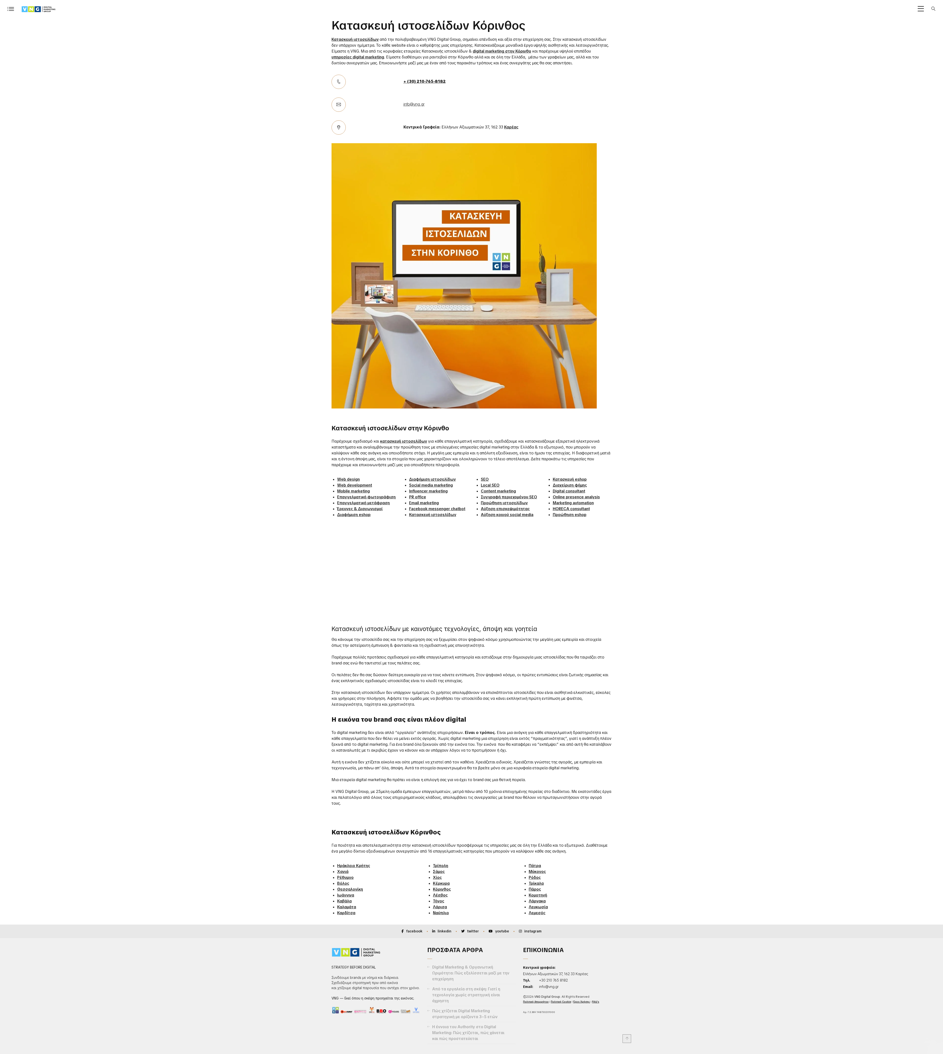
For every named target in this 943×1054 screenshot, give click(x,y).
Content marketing (498, 491)
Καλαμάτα (346, 907)
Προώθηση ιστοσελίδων (504, 503)
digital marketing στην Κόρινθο (502, 51)
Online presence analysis (576, 497)
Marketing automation (573, 503)
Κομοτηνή (538, 895)
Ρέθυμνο (345, 877)
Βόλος (343, 883)
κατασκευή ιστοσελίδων (403, 441)
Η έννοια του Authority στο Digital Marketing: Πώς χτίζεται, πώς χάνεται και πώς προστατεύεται (468, 1032)
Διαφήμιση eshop (354, 514)
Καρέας (511, 127)
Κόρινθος (442, 889)
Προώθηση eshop (569, 514)
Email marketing (424, 503)
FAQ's (595, 1001)
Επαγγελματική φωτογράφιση (366, 497)
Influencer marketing (428, 491)
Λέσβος (440, 895)
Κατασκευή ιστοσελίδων (355, 39)
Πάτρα (535, 865)
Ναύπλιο (441, 912)
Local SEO (490, 485)
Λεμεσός (537, 912)
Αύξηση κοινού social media (507, 514)
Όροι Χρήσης (581, 1001)
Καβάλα (344, 901)
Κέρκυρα (441, 883)
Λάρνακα (537, 901)
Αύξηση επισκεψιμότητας (505, 508)
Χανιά (342, 871)
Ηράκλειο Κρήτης (353, 865)
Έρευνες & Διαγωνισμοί (360, 508)
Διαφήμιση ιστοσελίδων (432, 479)
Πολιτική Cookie (561, 1001)
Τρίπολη (440, 865)
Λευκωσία (538, 907)
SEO (485, 479)
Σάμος (439, 871)
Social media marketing (431, 485)
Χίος (437, 877)
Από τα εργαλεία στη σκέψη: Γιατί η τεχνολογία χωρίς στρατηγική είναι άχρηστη (466, 994)
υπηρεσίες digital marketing (358, 57)
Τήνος (438, 901)
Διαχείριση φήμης (570, 485)
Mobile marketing (353, 491)
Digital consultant (569, 491)
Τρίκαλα (536, 883)
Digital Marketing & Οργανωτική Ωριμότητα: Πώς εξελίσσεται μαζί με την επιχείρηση (470, 973)
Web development (354, 485)
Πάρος (535, 889)
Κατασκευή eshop (570, 479)
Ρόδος (535, 877)
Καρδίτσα (346, 912)
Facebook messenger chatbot (437, 508)
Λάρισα (440, 907)
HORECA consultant (571, 508)
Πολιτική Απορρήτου (536, 1001)
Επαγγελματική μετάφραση (363, 503)
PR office (417, 497)
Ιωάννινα (345, 895)
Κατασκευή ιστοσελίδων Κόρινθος (428, 25)
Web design (348, 479)
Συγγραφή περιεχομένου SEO (509, 497)
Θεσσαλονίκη (350, 889)
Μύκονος (537, 871)
